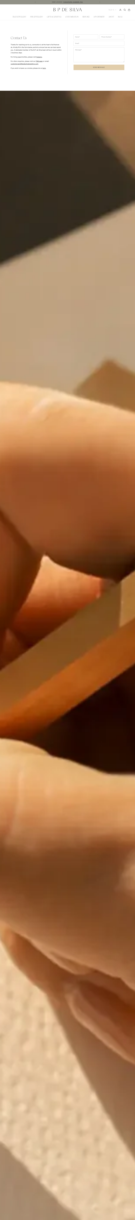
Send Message (99, 67)
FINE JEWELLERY (36, 17)
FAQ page (39, 61)
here (44, 68)
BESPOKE (85, 17)
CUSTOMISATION (71, 17)
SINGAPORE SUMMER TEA (73, 2)
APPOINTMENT (99, 17)
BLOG (120, 17)
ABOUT (111, 17)
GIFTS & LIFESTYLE (54, 17)
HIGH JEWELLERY (19, 17)
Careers (39, 57)
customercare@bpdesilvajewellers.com (24, 64)
